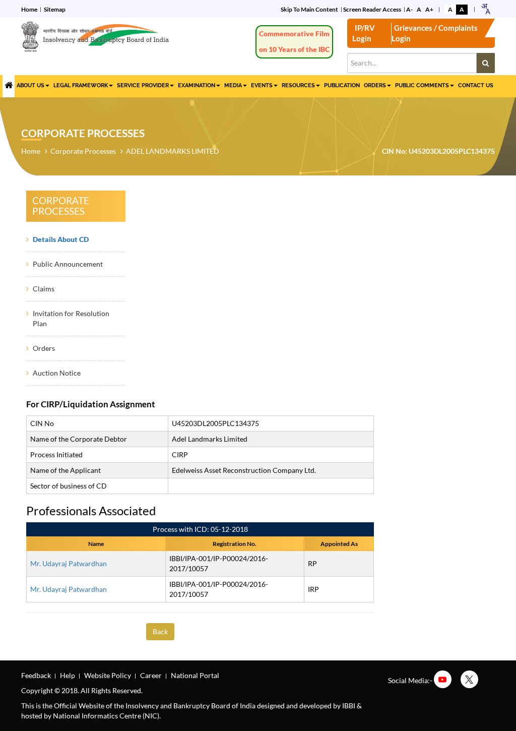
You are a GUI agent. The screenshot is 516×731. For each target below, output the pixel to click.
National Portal (195, 675)
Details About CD (61, 239)
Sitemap (55, 9)
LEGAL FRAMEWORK (80, 85)
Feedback (36, 675)
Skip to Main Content (309, 9)
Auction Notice (57, 373)
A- (409, 9)
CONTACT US (475, 85)
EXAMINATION (196, 85)
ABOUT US (30, 85)
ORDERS (375, 85)
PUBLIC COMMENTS (422, 85)
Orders (44, 348)
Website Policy (107, 675)
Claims (43, 288)
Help (67, 675)
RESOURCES (298, 85)
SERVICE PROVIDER (143, 85)
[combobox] (485, 9)
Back (160, 631)
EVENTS (262, 85)
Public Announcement (68, 264)
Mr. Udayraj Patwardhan (68, 563)
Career (151, 675)
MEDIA (233, 85)
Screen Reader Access (372, 9)
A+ (429, 9)
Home (29, 9)
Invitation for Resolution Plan (71, 318)
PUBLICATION (342, 85)
